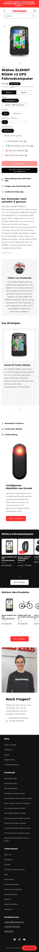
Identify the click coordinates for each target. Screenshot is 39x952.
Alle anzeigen (19, 582)
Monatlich (9, 131)
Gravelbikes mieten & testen (15, 813)
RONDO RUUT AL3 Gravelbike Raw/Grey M (26, 617)
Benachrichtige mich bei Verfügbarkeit (19, 170)
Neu (6, 114)
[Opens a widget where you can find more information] (29, 948)
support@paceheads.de (14, 922)
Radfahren (8, 750)
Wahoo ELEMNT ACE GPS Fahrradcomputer (9, 558)
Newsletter (8, 860)
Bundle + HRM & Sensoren (14, 105)
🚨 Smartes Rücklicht (15, 150)
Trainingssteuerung (11, 765)
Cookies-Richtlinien (11, 884)
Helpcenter (9, 931)
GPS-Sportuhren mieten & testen (16, 833)
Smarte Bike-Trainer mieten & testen (18, 798)
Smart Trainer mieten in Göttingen (17, 803)
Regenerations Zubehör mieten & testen (16, 839)
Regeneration (9, 760)
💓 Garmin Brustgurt (14, 155)
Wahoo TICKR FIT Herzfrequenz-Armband (24, 558)
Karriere (7, 864)
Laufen (7, 755)
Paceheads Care (10, 783)
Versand (12, 86)
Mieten (9, 92)
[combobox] (19, 16)
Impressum (8, 909)
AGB (6, 874)
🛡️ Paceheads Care (14, 141)
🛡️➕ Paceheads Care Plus (18, 146)
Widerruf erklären (11, 904)
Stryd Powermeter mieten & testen (17, 828)
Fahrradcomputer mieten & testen (17, 818)
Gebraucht (18, 114)
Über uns (7, 854)
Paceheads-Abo (10, 778)
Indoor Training (10, 745)
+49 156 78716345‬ (12, 927)
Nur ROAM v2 (10, 100)
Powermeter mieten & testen (15, 823)
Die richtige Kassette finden (15, 808)
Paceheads (15, 948)
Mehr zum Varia (16, 518)
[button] (4, 11)
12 (6, 122)
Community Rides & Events (14, 869)
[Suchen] (33, 16)
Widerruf (7, 899)
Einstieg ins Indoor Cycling (14, 793)
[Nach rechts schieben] (24, 63)
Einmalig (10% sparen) (14, 136)
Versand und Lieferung (13, 889)
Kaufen (24, 92)
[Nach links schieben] (14, 63)
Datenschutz (9, 879)
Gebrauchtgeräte (10, 788)
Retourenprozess (10, 894)
